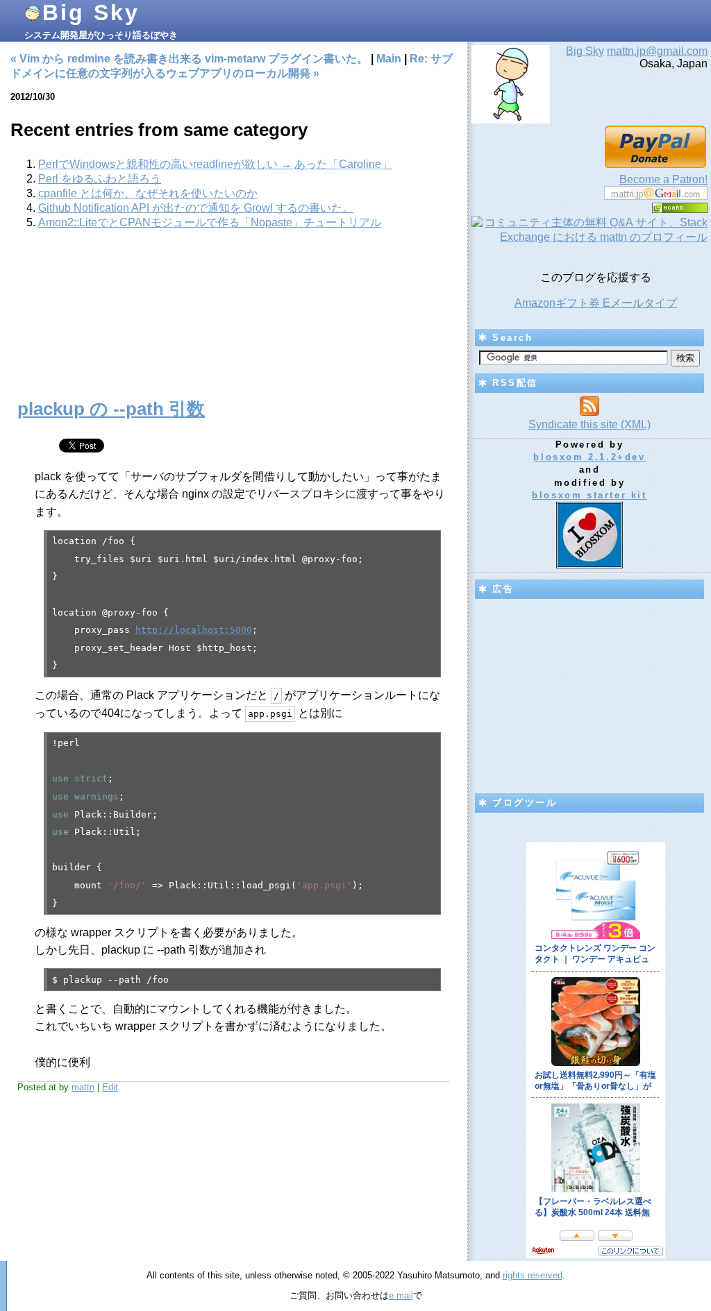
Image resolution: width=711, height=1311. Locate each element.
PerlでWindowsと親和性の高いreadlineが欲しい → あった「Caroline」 (215, 164)
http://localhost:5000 (193, 630)
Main (388, 59)
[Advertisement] (233, 321)
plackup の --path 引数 (111, 408)
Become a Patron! (663, 179)
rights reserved (532, 1275)
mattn (83, 1087)
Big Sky (91, 12)
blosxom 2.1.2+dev (589, 457)
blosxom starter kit (589, 495)
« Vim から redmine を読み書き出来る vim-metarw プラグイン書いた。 (189, 59)
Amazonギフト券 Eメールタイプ (596, 303)
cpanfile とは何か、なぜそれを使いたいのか (148, 193)
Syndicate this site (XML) (589, 424)
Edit (110, 1087)
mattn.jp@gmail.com (657, 51)
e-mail (401, 1295)
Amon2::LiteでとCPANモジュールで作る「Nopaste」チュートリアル (209, 222)
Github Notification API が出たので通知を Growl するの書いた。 (195, 208)
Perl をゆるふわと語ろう (99, 179)
